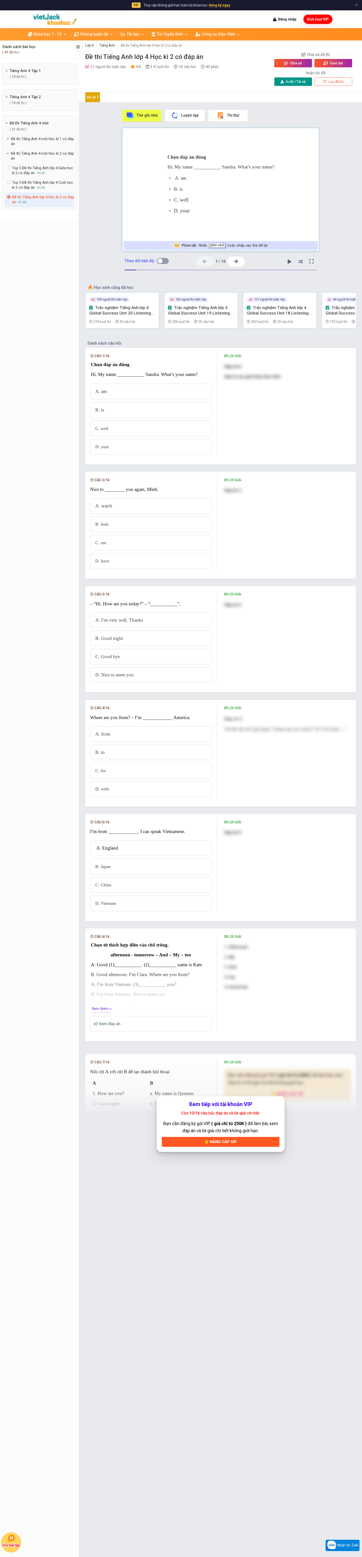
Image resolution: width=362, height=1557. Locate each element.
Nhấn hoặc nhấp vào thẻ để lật (224, 245)
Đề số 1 (93, 97)
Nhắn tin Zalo (347, 1545)
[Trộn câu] (300, 261)
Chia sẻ (295, 63)
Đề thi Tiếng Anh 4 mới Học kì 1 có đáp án (42, 141)
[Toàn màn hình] (311, 261)
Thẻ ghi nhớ (147, 115)
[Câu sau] (236, 261)
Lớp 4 (89, 45)
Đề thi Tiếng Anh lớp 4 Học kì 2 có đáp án (151, 45)
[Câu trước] (205, 261)
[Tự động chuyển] (289, 261)
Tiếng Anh (107, 45)
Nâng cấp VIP (223, 1141)
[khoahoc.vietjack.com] (55, 19)
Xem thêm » (101, 1008)
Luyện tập (190, 115)
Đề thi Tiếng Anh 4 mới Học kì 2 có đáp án (42, 156)
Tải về (296, 82)
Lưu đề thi (336, 82)
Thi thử (233, 115)
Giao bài (336, 63)
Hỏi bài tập (11, 1545)
